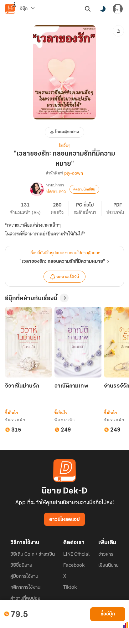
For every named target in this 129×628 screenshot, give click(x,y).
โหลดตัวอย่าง (67, 132)
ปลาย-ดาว (56, 192)
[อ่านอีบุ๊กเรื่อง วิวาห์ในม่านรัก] (28, 342)
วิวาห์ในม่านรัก (22, 386)
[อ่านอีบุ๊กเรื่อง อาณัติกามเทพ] (77, 342)
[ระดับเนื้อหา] (87, 208)
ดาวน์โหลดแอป (64, 519)
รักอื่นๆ (64, 145)
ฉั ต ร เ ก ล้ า (15, 419)
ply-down (73, 173)
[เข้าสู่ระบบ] (117, 9)
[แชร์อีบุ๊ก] (118, 30)
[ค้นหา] (87, 9)
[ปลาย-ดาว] (37, 189)
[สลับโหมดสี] (102, 9)
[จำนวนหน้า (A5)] (28, 208)
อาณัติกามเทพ (71, 386)
